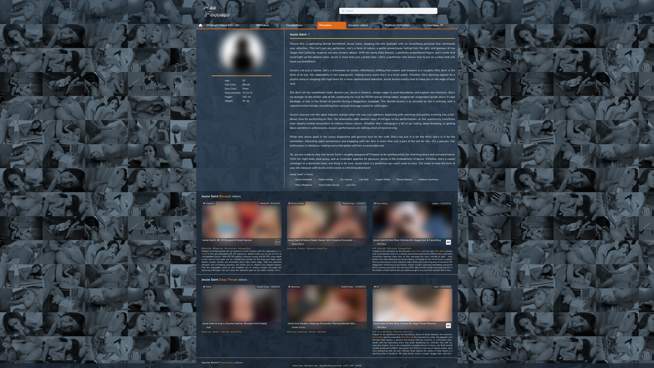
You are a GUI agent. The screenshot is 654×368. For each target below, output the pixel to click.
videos (221, 196)
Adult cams (298, 365)
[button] (323, 240)
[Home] (217, 11)
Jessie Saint (415, 251)
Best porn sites (311, 365)
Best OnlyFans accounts (331, 365)
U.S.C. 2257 (348, 365)
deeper (435, 203)
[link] (242, 223)
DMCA (358, 365)
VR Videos (262, 25)
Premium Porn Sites (397, 25)
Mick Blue (439, 251)
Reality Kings (348, 203)
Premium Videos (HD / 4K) (223, 25)
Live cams (433, 25)
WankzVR (264, 203)
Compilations (294, 25)
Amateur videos (358, 25)
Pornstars (325, 25)
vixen (436, 286)
